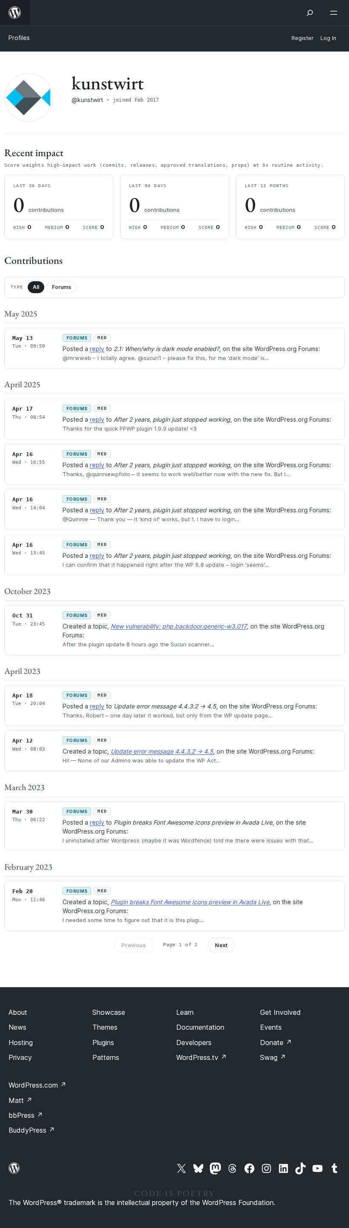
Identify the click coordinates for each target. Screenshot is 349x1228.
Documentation (200, 1027)
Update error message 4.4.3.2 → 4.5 (162, 751)
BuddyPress (32, 1130)
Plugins (103, 1042)
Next (221, 945)
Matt (20, 1100)
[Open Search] (310, 13)
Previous (133, 945)
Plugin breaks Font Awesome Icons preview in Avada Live (190, 901)
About (18, 1012)
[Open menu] (335, 13)
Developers (194, 1042)
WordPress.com (37, 1085)
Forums (61, 287)
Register (303, 38)
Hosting (21, 1042)
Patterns (105, 1057)
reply (97, 348)
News (17, 1027)
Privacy (20, 1057)
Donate (276, 1042)
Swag (273, 1057)
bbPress (26, 1115)
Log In (328, 38)
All (36, 287)
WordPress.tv (201, 1057)
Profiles (19, 37)
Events (271, 1027)
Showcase (108, 1012)
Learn (185, 1012)
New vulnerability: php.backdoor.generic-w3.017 (179, 626)
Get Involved (280, 1012)
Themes (104, 1027)
